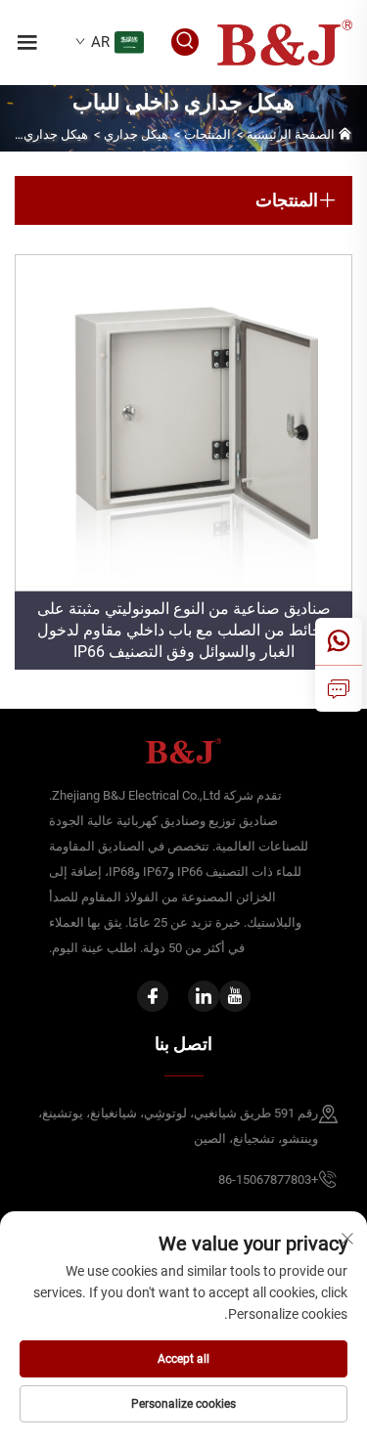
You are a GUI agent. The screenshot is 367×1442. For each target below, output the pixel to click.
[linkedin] (203, 996)
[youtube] (235, 996)
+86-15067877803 (268, 1179)
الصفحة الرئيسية (291, 134)
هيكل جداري (136, 134)
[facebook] (152, 996)
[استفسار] (338, 688)
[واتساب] (338, 641)
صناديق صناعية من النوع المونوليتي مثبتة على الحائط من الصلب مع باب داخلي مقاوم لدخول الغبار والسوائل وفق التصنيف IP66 (184, 630)
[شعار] (284, 41)
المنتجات (207, 134)
